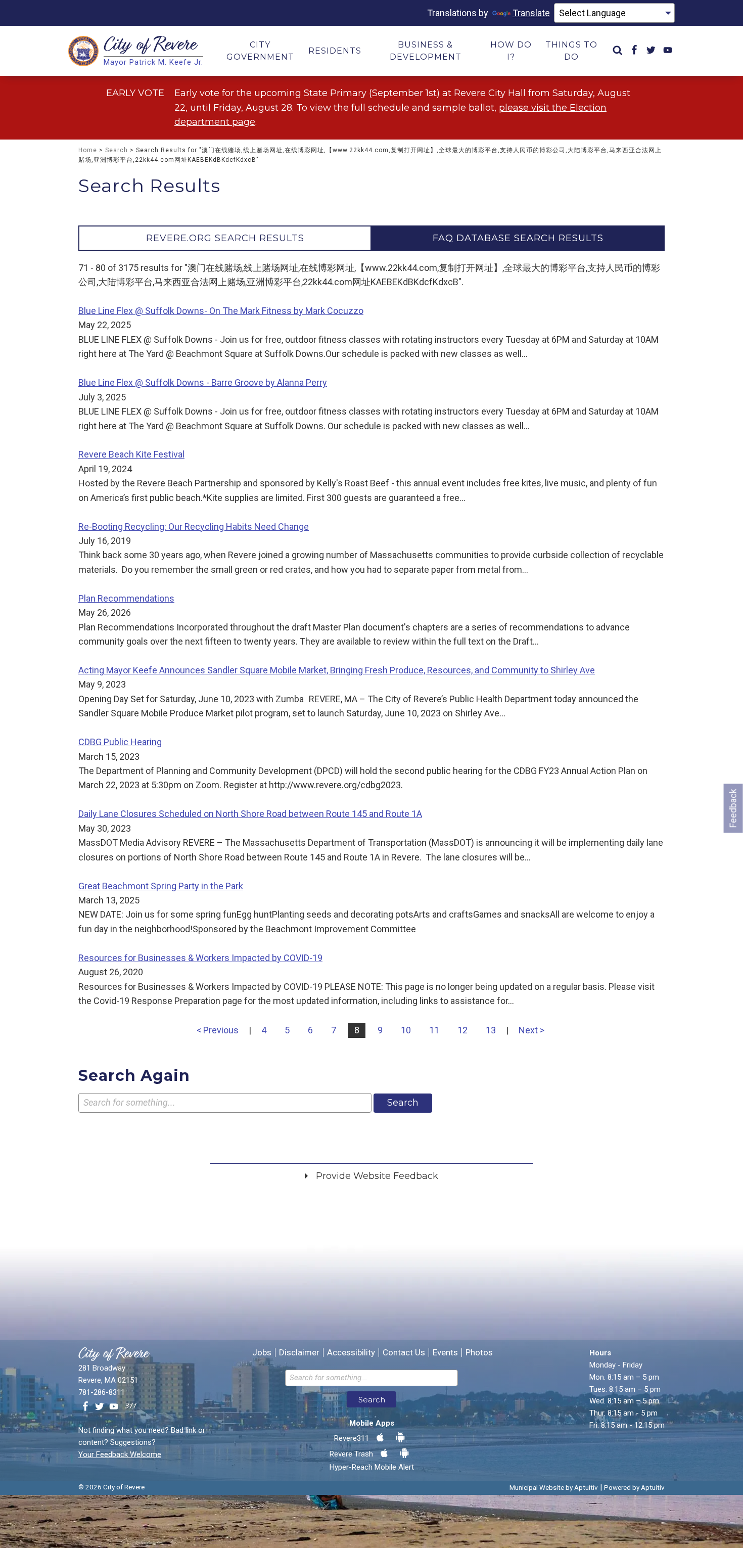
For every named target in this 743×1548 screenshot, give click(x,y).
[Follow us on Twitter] (99, 1407)
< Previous (218, 1030)
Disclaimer (299, 1352)
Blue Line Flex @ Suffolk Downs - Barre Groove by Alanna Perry (202, 382)
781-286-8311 (101, 1392)
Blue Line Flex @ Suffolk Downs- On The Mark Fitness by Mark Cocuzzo (220, 310)
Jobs (261, 1352)
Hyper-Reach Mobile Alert (372, 1467)
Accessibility (351, 1352)
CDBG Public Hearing (120, 742)
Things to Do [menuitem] (571, 51)
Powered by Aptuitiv (634, 1487)
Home (87, 150)
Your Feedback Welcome (119, 1454)
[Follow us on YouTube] (114, 1407)
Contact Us (404, 1352)
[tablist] (371, 238)
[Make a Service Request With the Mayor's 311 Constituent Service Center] (130, 1407)
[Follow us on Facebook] (85, 1407)
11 (434, 1030)
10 (406, 1030)
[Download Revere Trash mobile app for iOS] (384, 1453)
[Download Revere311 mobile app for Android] (400, 1438)
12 (462, 1030)
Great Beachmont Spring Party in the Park (160, 886)
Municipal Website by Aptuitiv (553, 1487)
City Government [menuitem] (260, 51)
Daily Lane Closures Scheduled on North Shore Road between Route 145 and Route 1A (250, 813)
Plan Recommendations (126, 598)
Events (445, 1352)
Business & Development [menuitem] (425, 51)
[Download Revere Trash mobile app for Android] (404, 1453)
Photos (479, 1352)
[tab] (225, 238)
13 (491, 1030)
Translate (531, 13)
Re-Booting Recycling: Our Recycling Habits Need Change (193, 526)
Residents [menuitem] (334, 51)
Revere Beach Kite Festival (131, 454)
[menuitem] (618, 50)
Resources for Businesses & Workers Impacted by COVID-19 (200, 957)
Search (116, 150)
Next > (531, 1030)
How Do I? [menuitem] (511, 51)
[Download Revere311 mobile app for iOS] (380, 1438)
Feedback (733, 808)
